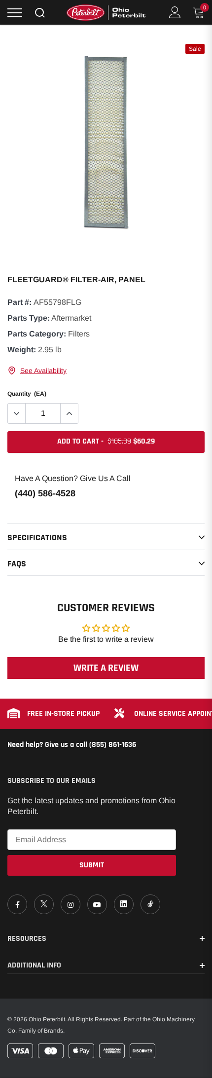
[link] (17, 904)
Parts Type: (28, 318)
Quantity (26, 393)
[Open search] (40, 13)
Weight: (21, 349)
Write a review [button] (106, 668)
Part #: (19, 302)
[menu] (14, 12)
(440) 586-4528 (45, 493)
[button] (37, 370)
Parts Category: (36, 334)
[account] (175, 12)
